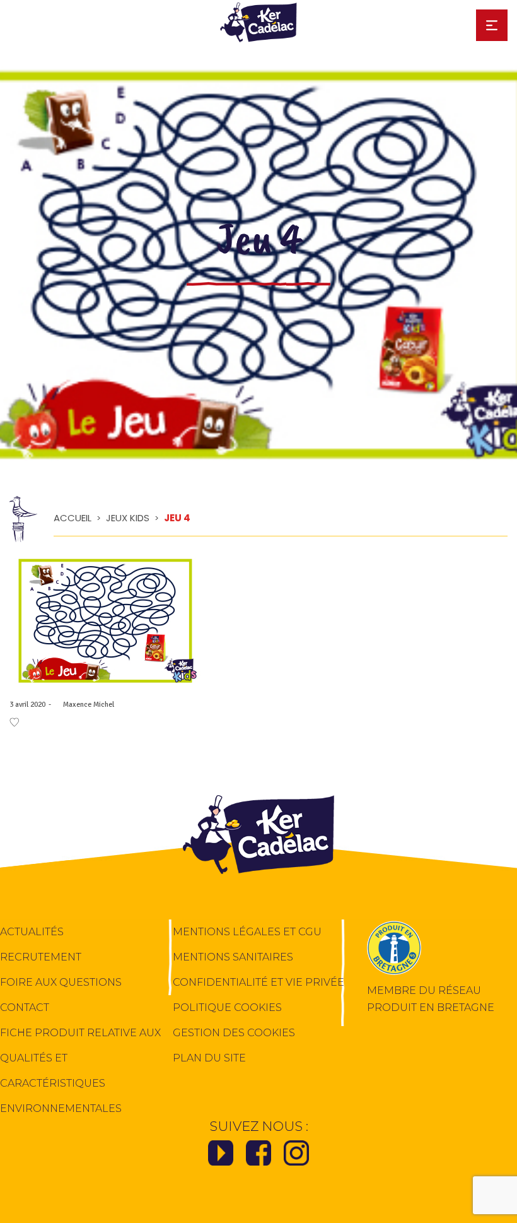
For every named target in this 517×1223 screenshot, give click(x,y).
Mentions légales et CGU (247, 932)
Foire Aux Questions (61, 982)
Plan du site (209, 1058)
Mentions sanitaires (233, 957)
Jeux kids (127, 517)
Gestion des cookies (234, 1033)
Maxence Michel (84, 704)
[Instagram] (296, 1157)
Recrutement (40, 957)
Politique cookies (227, 1007)
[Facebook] (258, 1157)
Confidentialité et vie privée (258, 982)
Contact (24, 1007)
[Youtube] (220, 1157)
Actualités (32, 932)
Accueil (72, 517)
